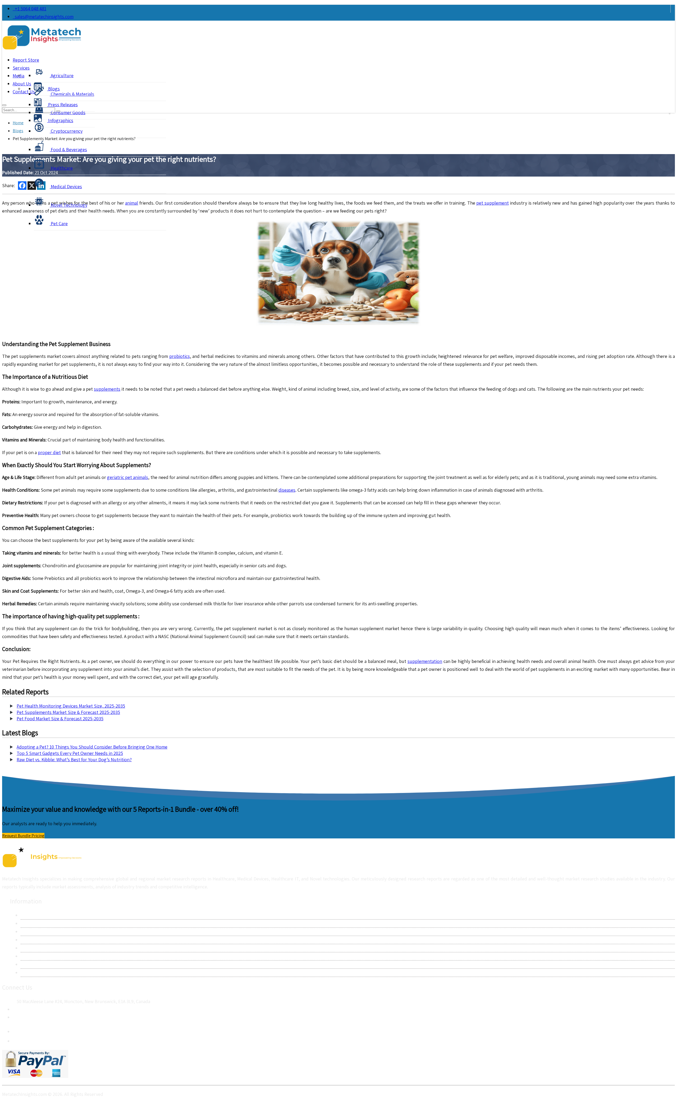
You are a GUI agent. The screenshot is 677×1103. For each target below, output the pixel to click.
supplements (107, 389)
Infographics (60, 120)
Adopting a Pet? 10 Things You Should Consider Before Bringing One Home (92, 747)
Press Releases (62, 104)
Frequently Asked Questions (49, 956)
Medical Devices (66, 186)
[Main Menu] (4, 105)
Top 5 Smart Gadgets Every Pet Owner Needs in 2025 (70, 753)
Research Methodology (44, 932)
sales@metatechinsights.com (44, 16)
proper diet (49, 452)
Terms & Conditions (40, 948)
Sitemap (29, 973)
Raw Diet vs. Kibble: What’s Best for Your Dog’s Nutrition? (74, 759)
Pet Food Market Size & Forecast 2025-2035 (60, 719)
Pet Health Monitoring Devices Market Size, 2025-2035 (71, 706)
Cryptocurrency (66, 131)
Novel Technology (68, 205)
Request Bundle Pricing (23, 835)
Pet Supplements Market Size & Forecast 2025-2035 (68, 712)
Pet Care (59, 223)
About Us (30, 915)
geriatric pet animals (127, 477)
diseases (286, 490)
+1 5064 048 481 (29, 9)
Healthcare (61, 168)
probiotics (179, 356)
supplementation (425, 661)
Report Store (26, 60)
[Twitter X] (17, 1039)
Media (18, 76)
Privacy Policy (34, 940)
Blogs (53, 89)
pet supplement (492, 203)
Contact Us (32, 923)
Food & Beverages (68, 149)
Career (27, 964)
